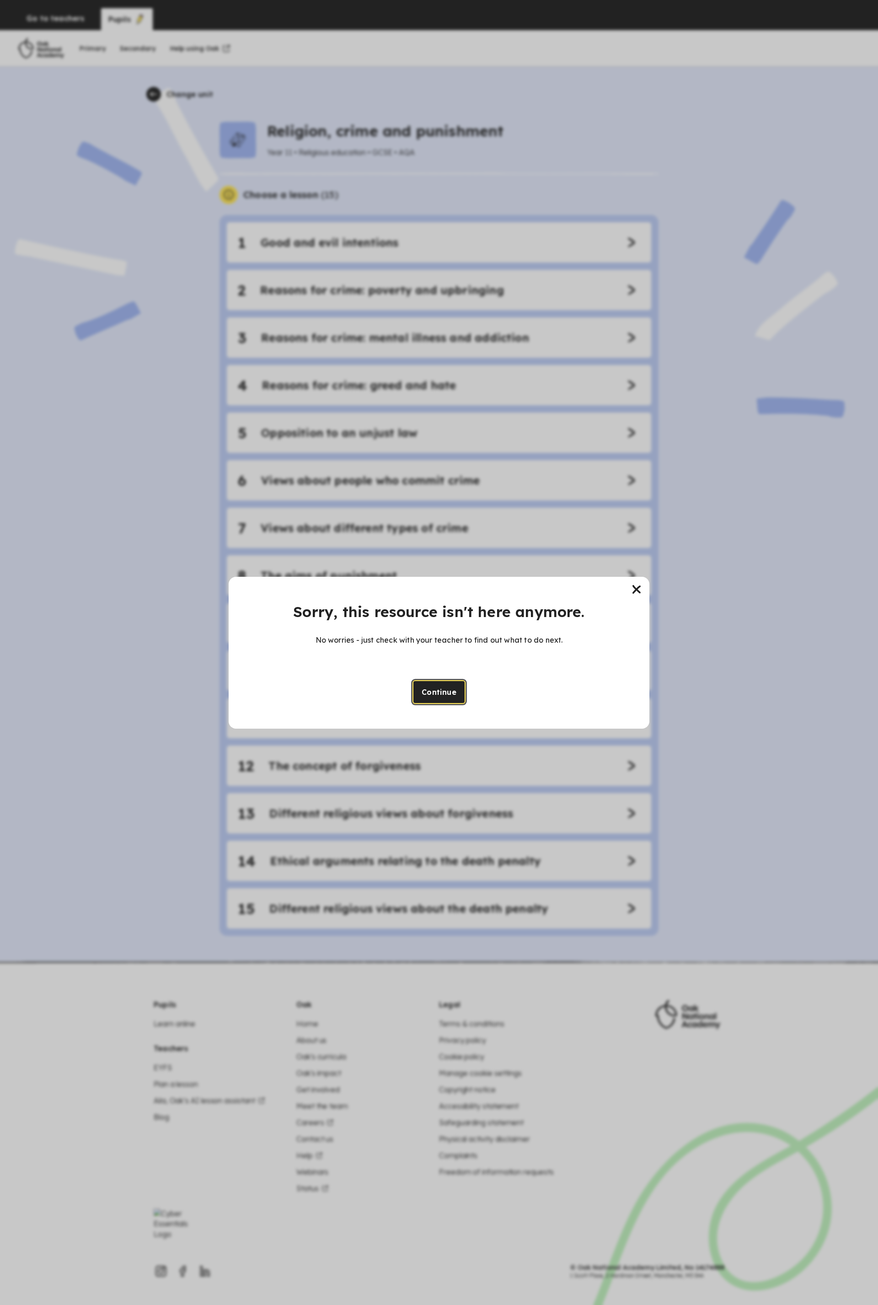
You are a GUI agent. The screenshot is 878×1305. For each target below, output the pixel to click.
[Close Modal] (636, 589)
